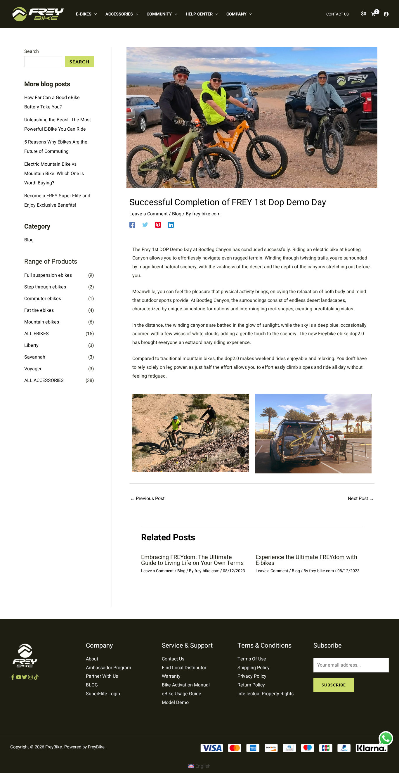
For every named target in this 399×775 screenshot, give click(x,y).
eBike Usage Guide (181, 693)
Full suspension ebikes (48, 275)
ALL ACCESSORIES (44, 380)
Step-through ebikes (45, 286)
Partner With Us (102, 676)
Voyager (32, 368)
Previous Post (147, 498)
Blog (29, 239)
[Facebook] (132, 224)
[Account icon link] (386, 14)
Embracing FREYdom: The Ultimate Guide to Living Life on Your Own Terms (192, 560)
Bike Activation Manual (186, 684)
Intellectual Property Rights (265, 693)
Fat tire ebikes (39, 310)
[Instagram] (30, 677)
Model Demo (175, 702)
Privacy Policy (251, 676)
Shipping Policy (253, 667)
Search (31, 51)
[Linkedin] (171, 224)
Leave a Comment (148, 213)
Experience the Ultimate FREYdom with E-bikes (306, 560)
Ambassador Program (108, 667)
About (92, 658)
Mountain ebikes (41, 322)
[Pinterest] (158, 224)
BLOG (92, 684)
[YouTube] (18, 677)
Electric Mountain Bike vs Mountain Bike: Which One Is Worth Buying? (54, 173)
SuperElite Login (103, 693)
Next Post (361, 498)
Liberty (31, 345)
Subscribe (334, 684)
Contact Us (173, 658)
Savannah (34, 357)
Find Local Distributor (184, 667)
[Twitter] (145, 224)
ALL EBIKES (36, 333)
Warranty (171, 676)
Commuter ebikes (42, 298)
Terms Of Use (251, 658)
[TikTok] (36, 677)
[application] (94, 14)
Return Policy (251, 684)
